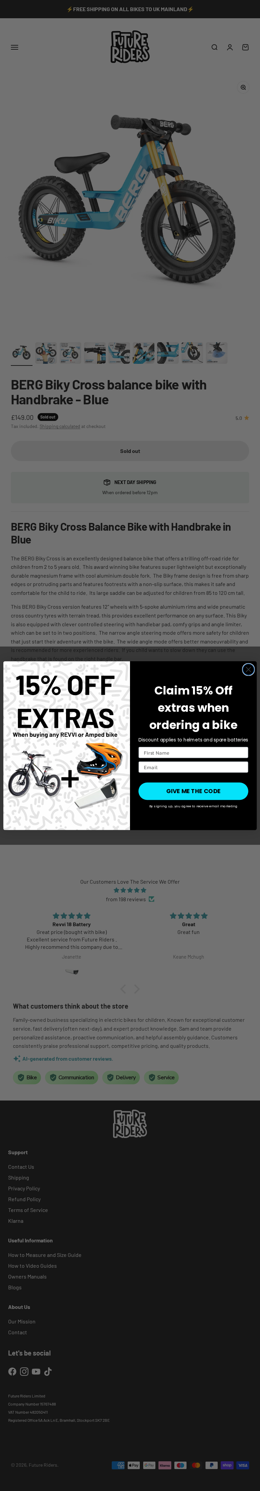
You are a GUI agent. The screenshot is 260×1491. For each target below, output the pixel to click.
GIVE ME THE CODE (193, 791)
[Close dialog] (248, 669)
